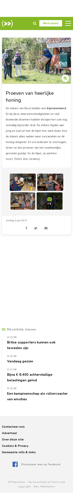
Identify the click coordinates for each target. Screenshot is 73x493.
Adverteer (9, 433)
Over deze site (13, 439)
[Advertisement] (36, 8)
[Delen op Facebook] (26, 226)
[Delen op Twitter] (35, 226)
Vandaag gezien (20, 361)
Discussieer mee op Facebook (40, 464)
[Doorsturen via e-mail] (46, 226)
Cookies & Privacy (15, 446)
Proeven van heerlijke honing (30, 96)
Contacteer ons (13, 427)
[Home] (7, 23)
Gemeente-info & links (19, 452)
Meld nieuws (51, 23)
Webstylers (47, 486)
